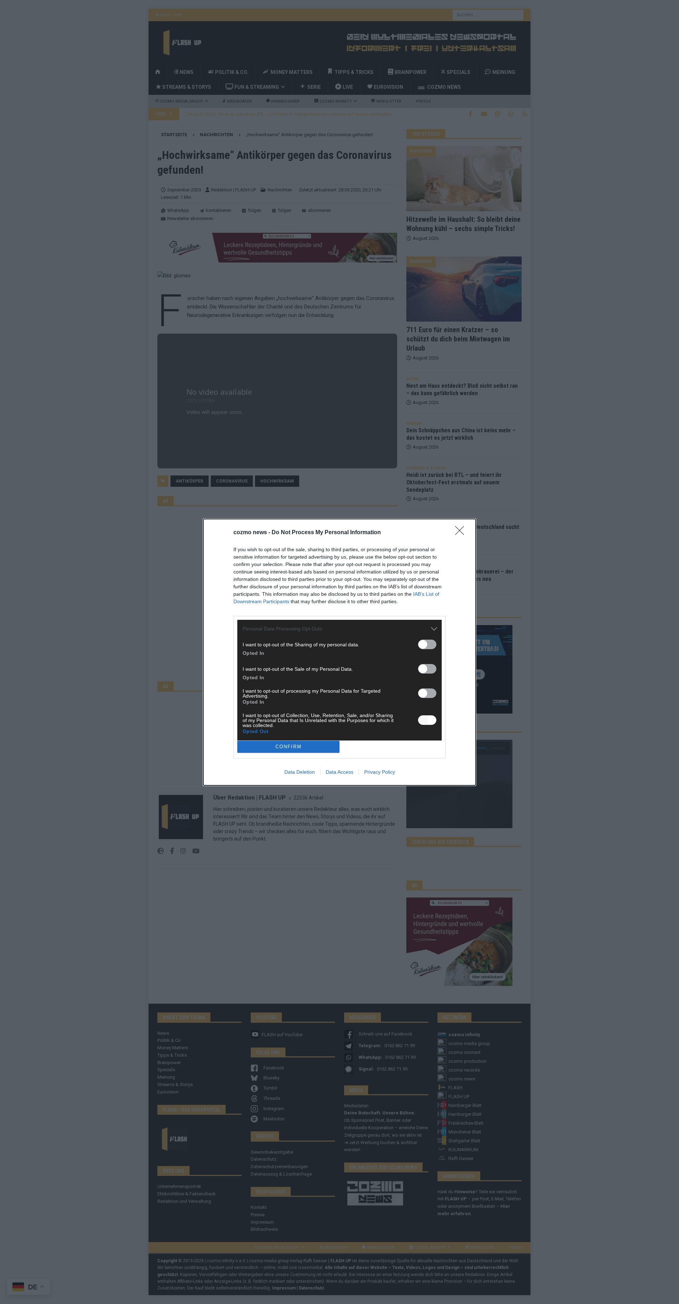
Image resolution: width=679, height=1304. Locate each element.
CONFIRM (288, 746)
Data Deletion (299, 772)
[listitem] (339, 629)
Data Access (339, 772)
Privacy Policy (379, 772)
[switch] (427, 644)
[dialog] (339, 652)
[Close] (462, 533)
